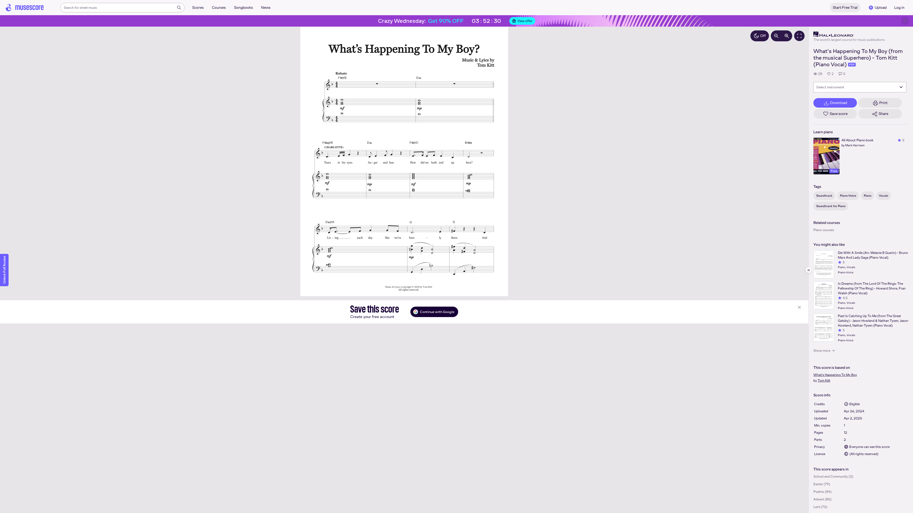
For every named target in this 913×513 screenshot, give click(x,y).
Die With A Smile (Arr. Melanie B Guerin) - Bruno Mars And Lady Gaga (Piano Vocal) (873, 255)
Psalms (818, 492)
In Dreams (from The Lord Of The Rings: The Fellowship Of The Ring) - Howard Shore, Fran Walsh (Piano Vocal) (872, 288)
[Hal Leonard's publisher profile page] (849, 34)
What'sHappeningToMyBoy (835, 375)
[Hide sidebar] (808, 270)
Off (763, 36)
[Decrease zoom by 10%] (776, 36)
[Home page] (25, 7)
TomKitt (824, 380)
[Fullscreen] (799, 36)
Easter (818, 484)
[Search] (179, 7)
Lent (816, 507)
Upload (881, 7)
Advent (818, 499)
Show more (821, 350)
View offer (524, 21)
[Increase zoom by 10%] (787, 36)
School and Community (830, 476)
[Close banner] (905, 21)
